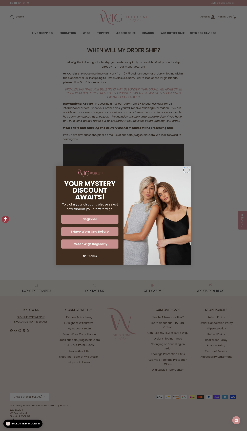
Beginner (90, 219)
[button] (23, 424)
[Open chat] (236, 420)
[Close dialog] (186, 170)
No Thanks (90, 256)
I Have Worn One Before (90, 231)
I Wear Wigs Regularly (90, 244)
